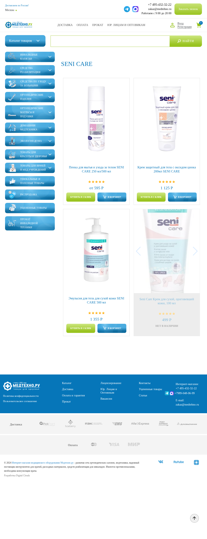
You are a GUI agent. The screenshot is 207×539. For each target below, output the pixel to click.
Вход (180, 23)
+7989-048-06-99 (184, 393)
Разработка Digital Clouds (17, 475)
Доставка (65, 25)
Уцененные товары (150, 389)
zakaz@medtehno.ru (159, 9)
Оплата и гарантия (73, 395)
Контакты (144, 383)
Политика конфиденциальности (21, 395)
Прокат (97, 25)
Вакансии (106, 398)
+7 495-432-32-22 (159, 4)
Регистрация (184, 26)
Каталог (67, 383)
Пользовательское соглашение (20, 401)
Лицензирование (110, 383)
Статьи (143, 395)
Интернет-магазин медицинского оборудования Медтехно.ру (43, 462)
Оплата (82, 25)
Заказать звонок (188, 9)
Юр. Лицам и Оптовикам (126, 25)
